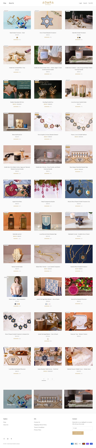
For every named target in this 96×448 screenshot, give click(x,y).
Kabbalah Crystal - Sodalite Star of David (78, 234)
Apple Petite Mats (17, 201)
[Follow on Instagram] (7, 439)
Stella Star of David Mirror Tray (17, 67)
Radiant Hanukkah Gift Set (17, 102)
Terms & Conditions (39, 427)
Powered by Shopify (16, 443)
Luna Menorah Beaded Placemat (17, 369)
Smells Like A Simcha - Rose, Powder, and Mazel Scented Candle (48, 168)
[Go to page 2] (52, 379)
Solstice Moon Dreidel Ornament (79, 266)
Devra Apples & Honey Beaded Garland (48, 134)
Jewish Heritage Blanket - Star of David (48, 334)
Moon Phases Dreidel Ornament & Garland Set (17, 334)
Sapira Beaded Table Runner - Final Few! (48, 369)
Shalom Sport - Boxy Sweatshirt (17, 299)
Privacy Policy (37, 430)
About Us (11, 3)
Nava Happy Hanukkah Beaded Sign (79, 167)
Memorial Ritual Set (17, 134)
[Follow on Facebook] (4, 439)
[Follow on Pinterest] (11, 439)
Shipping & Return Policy (40, 425)
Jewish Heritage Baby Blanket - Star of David (48, 299)
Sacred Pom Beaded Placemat (79, 299)
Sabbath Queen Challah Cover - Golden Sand (78, 369)
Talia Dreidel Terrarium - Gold (17, 33)
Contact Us (37, 422)
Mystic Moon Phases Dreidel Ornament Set (79, 201)
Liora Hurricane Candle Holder (79, 102)
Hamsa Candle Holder (17, 266)
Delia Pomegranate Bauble (48, 201)
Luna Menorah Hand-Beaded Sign (48, 234)
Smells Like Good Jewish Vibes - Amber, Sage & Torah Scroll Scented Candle (48, 68)
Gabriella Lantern (17, 234)
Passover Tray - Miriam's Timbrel (79, 334)
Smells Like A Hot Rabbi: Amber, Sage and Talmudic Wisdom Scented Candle (17, 168)
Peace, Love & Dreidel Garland (79, 134)
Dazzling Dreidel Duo (48, 102)
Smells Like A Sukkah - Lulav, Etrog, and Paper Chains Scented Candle (78, 68)
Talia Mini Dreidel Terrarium (79, 33)
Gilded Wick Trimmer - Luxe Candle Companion (48, 266)
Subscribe (78, 433)
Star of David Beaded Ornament (48, 33)
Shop (4, 3)
